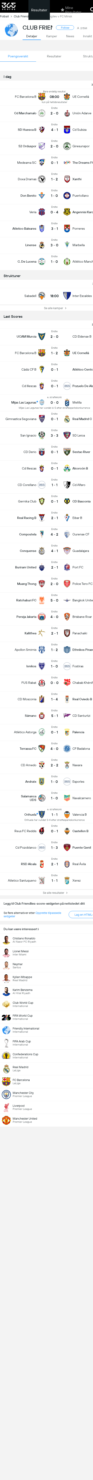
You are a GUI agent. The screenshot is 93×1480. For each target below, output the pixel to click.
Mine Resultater (73, 10)
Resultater (39, 10)
